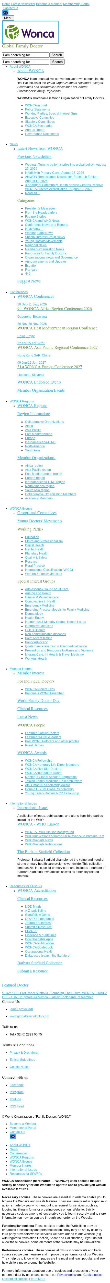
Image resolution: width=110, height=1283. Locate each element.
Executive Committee (39, 117)
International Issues (23, 803)
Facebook (17, 1085)
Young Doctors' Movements (39, 520)
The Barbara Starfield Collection (43, 851)
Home (6, 4)
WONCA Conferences (35, 296)
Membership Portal (76, 4)
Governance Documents (42, 134)
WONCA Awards (32, 752)
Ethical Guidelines (22, 1060)
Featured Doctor (15, 985)
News (14, 144)
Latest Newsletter (23, 4)
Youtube (15, 1099)
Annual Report (35, 130)
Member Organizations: (36, 457)
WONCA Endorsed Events (39, 382)
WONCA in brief (36, 105)
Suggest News (29, 280)
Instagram (17, 1092)
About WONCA (20, 66)
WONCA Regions (22, 401)
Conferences (19, 292)
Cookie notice (93, 1275)
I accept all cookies (15, 1279)
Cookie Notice (19, 1067)
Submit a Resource (32, 970)
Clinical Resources (32, 708)
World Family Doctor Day (38, 700)
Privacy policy (66, 1275)
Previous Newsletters (34, 156)
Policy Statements (37, 109)
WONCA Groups (21, 508)
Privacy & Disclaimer (24, 1052)
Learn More (37, 1279)
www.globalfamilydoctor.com (29, 1016)
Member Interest (21, 669)
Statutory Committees (40, 122)
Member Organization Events (41, 390)
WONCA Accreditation (36, 890)
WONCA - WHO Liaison (38, 823)
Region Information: (33, 413)
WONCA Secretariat (38, 126)
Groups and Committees (37, 512)
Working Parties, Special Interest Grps (51, 113)
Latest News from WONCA (40, 148)
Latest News (27, 716)
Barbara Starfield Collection (39, 962)
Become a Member (49, 4)
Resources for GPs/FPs (26, 886)
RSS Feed (17, 1106)
